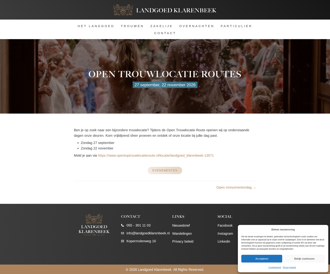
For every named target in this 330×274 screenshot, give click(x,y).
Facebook (225, 225)
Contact (165, 33)
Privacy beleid (289, 267)
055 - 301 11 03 (138, 225)
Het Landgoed (96, 26)
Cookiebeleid (274, 267)
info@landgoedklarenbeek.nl (148, 233)
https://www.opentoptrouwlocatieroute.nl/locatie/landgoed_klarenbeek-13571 (156, 155)
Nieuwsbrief (181, 225)
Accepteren (261, 258)
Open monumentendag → (236, 187)
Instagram (225, 233)
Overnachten (196, 26)
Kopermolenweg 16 (141, 241)
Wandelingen (182, 233)
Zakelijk (161, 26)
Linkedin (224, 241)
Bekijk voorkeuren (304, 258)
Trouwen (132, 26)
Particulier (236, 26)
